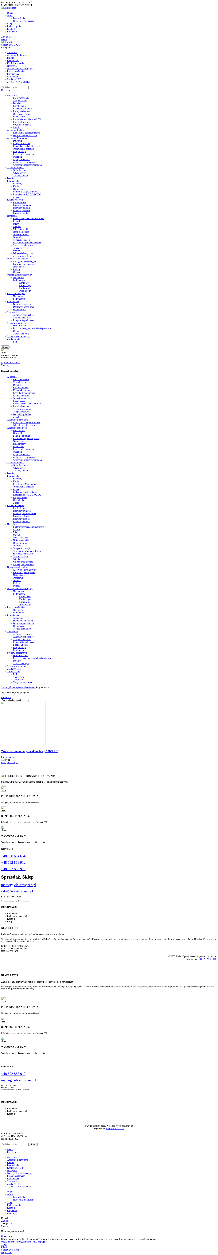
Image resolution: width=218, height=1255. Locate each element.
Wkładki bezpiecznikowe (25, 135)
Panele (16, 489)
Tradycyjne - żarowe (22, 682)
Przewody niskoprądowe (24, 513)
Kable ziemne (19, 202)
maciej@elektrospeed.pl (18, 885)
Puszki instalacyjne (16, 293)
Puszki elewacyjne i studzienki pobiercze (32, 328)
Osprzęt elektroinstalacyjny (19, 274)
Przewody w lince (21, 213)
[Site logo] (8, 8)
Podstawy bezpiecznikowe (25, 191)
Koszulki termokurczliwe (25, 393)
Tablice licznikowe (22, 628)
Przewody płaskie (21, 210)
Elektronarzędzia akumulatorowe (28, 218)
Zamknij (5, 365)
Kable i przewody (15, 199)
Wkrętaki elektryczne (23, 253)
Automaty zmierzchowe (24, 315)
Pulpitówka (18, 650)
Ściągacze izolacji (21, 240)
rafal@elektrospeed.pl (17, 891)
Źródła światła (13, 339)
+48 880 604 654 (13, 856)
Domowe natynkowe (23, 304)
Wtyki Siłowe (19, 173)
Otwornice (18, 237)
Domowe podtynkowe (23, 307)
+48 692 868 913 (13, 869)
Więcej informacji (18, 1241)
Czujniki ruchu (20, 100)
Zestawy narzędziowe (23, 256)
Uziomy (17, 331)
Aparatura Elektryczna (17, 130)
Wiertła (16, 250)
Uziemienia (18, 500)
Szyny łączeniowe (21, 159)
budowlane (18, 618)
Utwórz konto (7, 1236)
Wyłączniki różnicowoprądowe (27, 165)
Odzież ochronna (21, 234)
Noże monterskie (21, 232)
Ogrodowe (18, 578)
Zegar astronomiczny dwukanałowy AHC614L (29, 751)
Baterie (10, 178)
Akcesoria (12, 95)
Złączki (16, 127)
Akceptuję (40, 1241)
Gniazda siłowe (20, 170)
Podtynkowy (19, 280)
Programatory (19, 151)
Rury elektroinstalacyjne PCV (27, 119)
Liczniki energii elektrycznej (26, 146)
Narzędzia (12, 216)
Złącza (16, 197)
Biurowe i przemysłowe (24, 264)
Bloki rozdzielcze (21, 98)
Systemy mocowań (22, 409)
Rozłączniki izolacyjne (23, 154)
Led (15, 341)
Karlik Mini (24, 288)
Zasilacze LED (14, 669)
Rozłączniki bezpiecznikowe (26, 132)
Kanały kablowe (20, 106)
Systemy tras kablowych (18, 336)
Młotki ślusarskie (21, 229)
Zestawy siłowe (20, 175)
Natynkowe (18, 296)
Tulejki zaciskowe (21, 411)
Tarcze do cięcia (20, 248)
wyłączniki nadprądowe (24, 162)
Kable (16, 186)
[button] (9, 762)
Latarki (16, 221)
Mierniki (17, 226)
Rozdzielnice (13, 301)
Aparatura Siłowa (15, 167)
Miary (16, 224)
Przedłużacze (19, 116)
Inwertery (17, 183)
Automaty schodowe (22, 634)
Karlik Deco (25, 282)
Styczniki (17, 157)
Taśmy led (18, 679)
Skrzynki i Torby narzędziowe (27, 242)
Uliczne (16, 272)
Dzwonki (17, 140)
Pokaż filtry (6, 697)
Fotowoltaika (19, 18)
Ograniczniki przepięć (23, 149)
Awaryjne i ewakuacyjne (24, 261)
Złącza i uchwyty (21, 333)
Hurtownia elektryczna (23, 21)
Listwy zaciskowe (21, 111)
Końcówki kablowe (22, 108)
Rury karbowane (21, 122)
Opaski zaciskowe (21, 114)
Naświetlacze (19, 266)
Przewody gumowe (22, 205)
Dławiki (17, 103)
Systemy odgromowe (17, 323)
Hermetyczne (19, 309)
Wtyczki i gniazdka (22, 124)
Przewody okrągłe (21, 207)
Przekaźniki (18, 446)
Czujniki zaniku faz (22, 317)
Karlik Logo (25, 285)
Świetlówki (18, 677)
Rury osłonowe (20, 497)
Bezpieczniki (19, 430)
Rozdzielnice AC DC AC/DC (27, 194)
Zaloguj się (12, 1213)
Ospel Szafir (25, 291)
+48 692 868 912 (13, 862)
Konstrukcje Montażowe (24, 484)
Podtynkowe (19, 299)
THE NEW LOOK (208, 959)
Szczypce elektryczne (23, 245)
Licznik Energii (20, 645)
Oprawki (17, 580)
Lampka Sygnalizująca (23, 320)
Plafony (16, 269)
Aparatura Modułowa (17, 138)
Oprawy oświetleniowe (18, 258)
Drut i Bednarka (20, 325)
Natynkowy (18, 277)
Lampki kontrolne (21, 143)
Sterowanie (12, 312)
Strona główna (8, 687)
